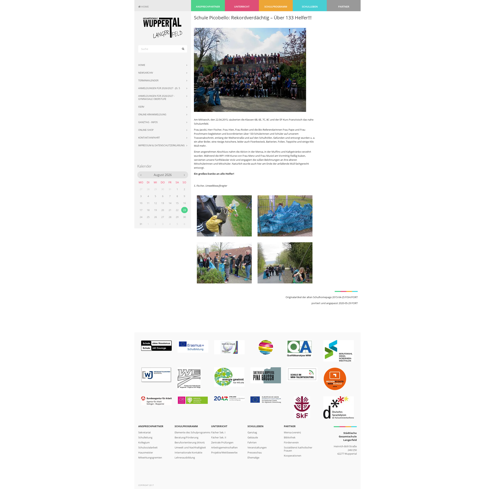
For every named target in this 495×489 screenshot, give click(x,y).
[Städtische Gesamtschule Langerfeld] (162, 27)
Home (143, 6)
